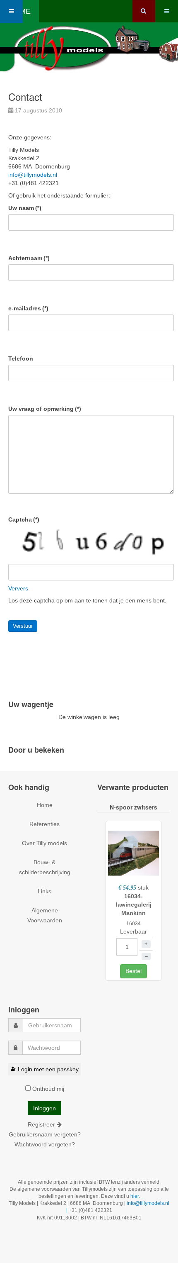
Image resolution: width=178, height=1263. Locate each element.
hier (134, 1196)
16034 (133, 924)
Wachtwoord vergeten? (44, 1144)
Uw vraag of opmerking (44, 408)
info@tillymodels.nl (32, 174)
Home (45, 805)
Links (44, 891)
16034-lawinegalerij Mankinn (134, 904)
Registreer (42, 1124)
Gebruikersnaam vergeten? (45, 1134)
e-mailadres (28, 308)
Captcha (23, 519)
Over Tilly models (44, 843)
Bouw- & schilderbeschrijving (44, 867)
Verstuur (23, 626)
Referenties (44, 824)
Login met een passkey (48, 1069)
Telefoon (20, 358)
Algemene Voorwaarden (44, 915)
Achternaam (29, 258)
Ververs (18, 588)
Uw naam (24, 208)
